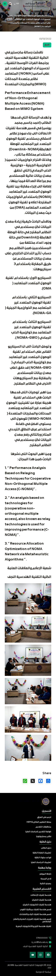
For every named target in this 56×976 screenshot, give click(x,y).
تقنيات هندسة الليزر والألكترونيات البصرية (33, 926)
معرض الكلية (45, 883)
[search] (10, 3)
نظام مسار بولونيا (43, 836)
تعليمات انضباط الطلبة (42, 853)
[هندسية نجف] (36, 4)
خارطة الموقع (45, 874)
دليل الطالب (46, 848)
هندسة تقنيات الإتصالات (40, 895)
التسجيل (46, 811)
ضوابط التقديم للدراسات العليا (38, 831)
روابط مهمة (44, 868)
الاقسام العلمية (42, 889)
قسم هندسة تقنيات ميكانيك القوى (35, 909)
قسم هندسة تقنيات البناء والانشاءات (35, 914)
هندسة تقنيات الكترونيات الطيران (37, 905)
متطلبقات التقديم (43, 827)
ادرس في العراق (44, 817)
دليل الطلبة (45, 842)
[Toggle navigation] (4, 3)
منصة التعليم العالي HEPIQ (39, 822)
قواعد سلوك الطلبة (42, 857)
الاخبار (47, 45)
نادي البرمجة (45, 879)
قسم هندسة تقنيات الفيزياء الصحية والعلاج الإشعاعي (32, 920)
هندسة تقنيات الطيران (41, 900)
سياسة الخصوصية (43, 972)
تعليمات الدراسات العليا (41, 862)
